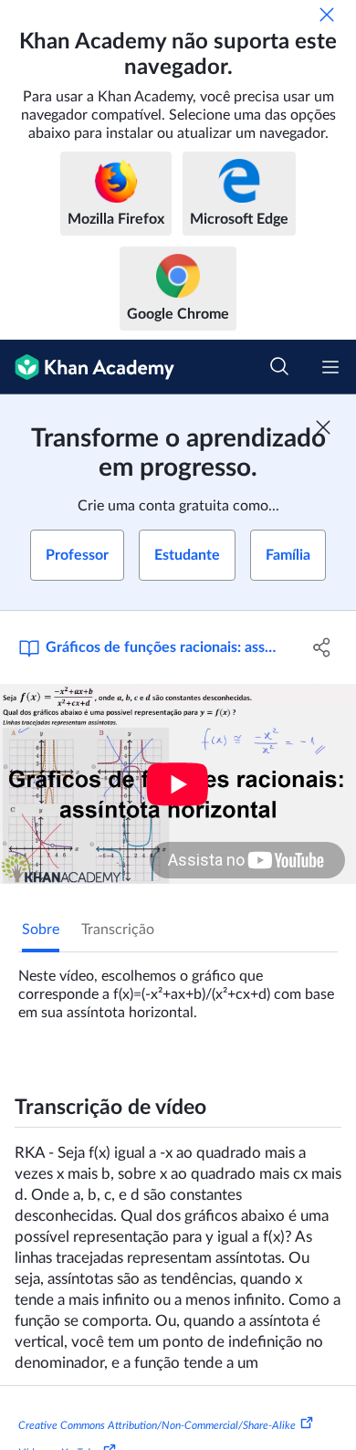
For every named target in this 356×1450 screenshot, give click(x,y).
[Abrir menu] (330, 367)
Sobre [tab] (40, 929)
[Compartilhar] (322, 647)
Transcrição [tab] (117, 929)
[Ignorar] (326, 14)
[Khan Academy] (87, 367)
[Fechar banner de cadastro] (323, 427)
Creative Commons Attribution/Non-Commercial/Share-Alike (157, 1425)
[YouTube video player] (178, 784)
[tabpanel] (178, 987)
